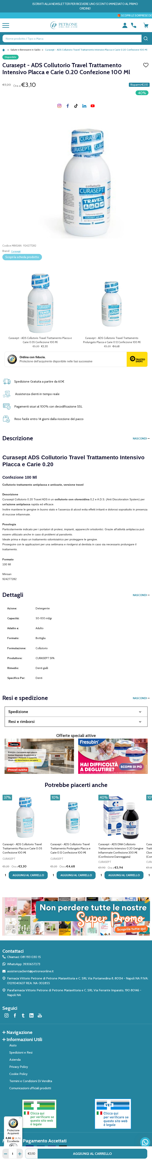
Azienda (15, 1059)
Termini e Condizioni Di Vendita (30, 1081)
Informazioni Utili (24, 1039)
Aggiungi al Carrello (92, 1153)
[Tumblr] (76, 105)
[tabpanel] (25, 838)
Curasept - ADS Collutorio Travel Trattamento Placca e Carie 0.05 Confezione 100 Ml (22, 848)
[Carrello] (146, 25)
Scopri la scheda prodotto (22, 257)
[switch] (13, 1146)
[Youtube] (92, 105)
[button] (76, 712)
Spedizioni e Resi (20, 1052)
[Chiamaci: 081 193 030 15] (133, 25)
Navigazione (19, 1032)
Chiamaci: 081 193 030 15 (24, 957)
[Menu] (20, 1118)
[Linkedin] (84, 105)
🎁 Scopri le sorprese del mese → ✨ (100, 15)
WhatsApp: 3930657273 (23, 964)
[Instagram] (59, 105)
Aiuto (13, 1045)
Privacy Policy (18, 1067)
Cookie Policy (18, 1074)
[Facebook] (67, 105)
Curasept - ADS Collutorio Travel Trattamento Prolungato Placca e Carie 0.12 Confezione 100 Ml (70, 848)
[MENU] (5, 25)
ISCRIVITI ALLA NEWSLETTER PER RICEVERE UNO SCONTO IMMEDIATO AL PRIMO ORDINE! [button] (85, 6)
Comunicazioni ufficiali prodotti (30, 1088)
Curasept (16, 251)
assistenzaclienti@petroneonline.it (30, 971)
